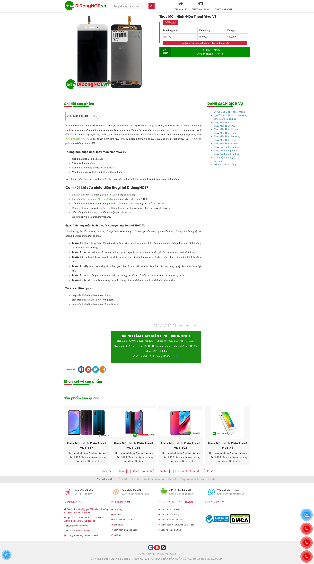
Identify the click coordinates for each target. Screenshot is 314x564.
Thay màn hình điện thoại (227, 147)
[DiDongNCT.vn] (85, 5)
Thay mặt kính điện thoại (227, 154)
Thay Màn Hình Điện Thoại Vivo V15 (133, 445)
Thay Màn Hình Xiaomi (226, 143)
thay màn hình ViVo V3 (77, 138)
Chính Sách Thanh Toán (172, 519)
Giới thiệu (106, 471)
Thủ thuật (163, 471)
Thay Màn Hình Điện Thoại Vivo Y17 (86, 445)
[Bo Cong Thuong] (217, 518)
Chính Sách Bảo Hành (171, 509)
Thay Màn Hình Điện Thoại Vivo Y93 (180, 445)
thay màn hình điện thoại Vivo (97, 199)
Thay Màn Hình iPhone (226, 129)
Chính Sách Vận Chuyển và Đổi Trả (177, 525)
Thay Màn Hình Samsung (227, 136)
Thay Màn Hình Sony (225, 140)
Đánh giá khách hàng (225, 164)
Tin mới (218, 161)
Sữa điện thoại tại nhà (225, 118)
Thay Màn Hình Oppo (225, 133)
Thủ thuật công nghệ (224, 157)
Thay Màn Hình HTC (225, 122)
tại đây (175, 356)
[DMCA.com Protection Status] (240, 518)
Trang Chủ (180, 9)
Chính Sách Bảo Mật (170, 514)
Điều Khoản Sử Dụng (171, 530)
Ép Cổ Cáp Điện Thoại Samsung (230, 115)
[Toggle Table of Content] (93, 116)
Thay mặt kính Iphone (225, 150)
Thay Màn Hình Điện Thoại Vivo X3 (227, 445)
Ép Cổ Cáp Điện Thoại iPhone (229, 111)
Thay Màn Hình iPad (224, 126)
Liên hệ (209, 471)
